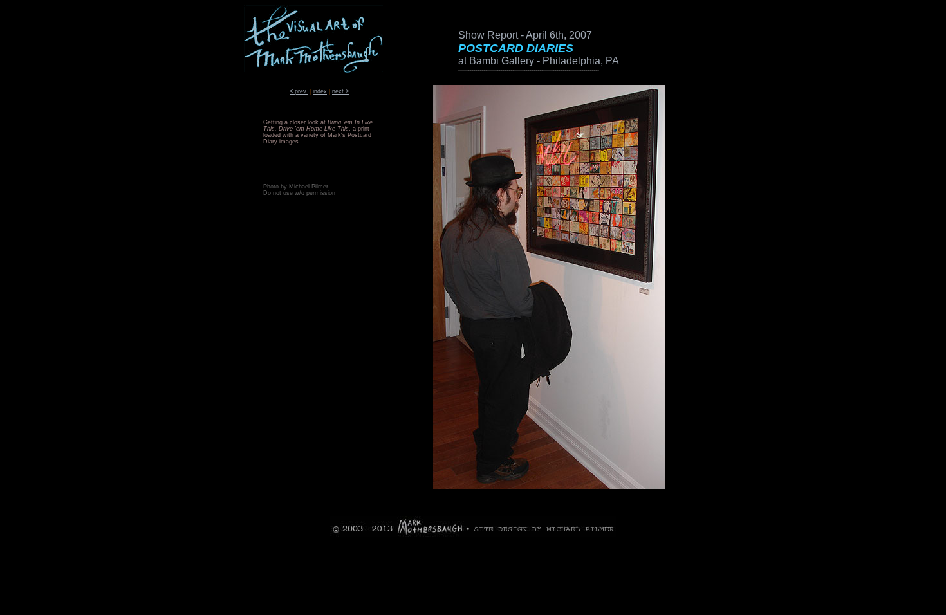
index (320, 91)
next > (340, 91)
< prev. (299, 91)
